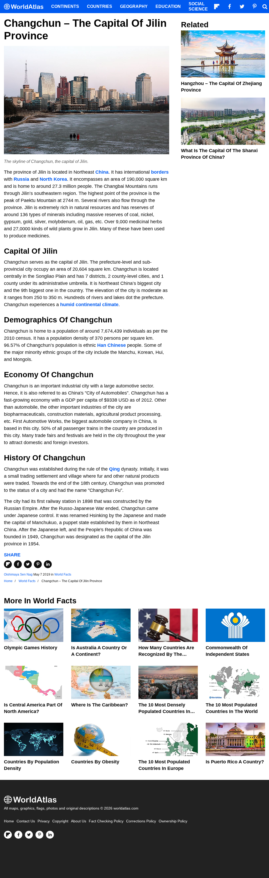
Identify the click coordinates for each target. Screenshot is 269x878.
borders (160, 172)
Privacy (44, 821)
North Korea (53, 179)
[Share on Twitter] (28, 564)
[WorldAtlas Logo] (25, 7)
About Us (78, 821)
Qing (114, 469)
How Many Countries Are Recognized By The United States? (166, 654)
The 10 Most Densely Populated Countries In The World (164, 711)
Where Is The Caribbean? (99, 704)
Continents (65, 6)
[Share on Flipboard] (8, 564)
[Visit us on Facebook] (18, 835)
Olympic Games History (30, 647)
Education (168, 6)
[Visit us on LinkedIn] (50, 835)
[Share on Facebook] (18, 564)
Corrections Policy (141, 821)
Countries (99, 6)
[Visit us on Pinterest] (39, 835)
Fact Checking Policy (106, 821)
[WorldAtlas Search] (264, 6)
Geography (134, 6)
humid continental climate (89, 304)
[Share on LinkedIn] (48, 564)
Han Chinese (111, 345)
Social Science (198, 6)
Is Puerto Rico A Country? (235, 761)
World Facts (62, 574)
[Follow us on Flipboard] (8, 835)
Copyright (60, 821)
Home (9, 821)
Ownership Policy (173, 821)
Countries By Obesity (95, 761)
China (101, 172)
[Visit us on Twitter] (29, 835)
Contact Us (26, 821)
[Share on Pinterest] (38, 564)
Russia (21, 179)
